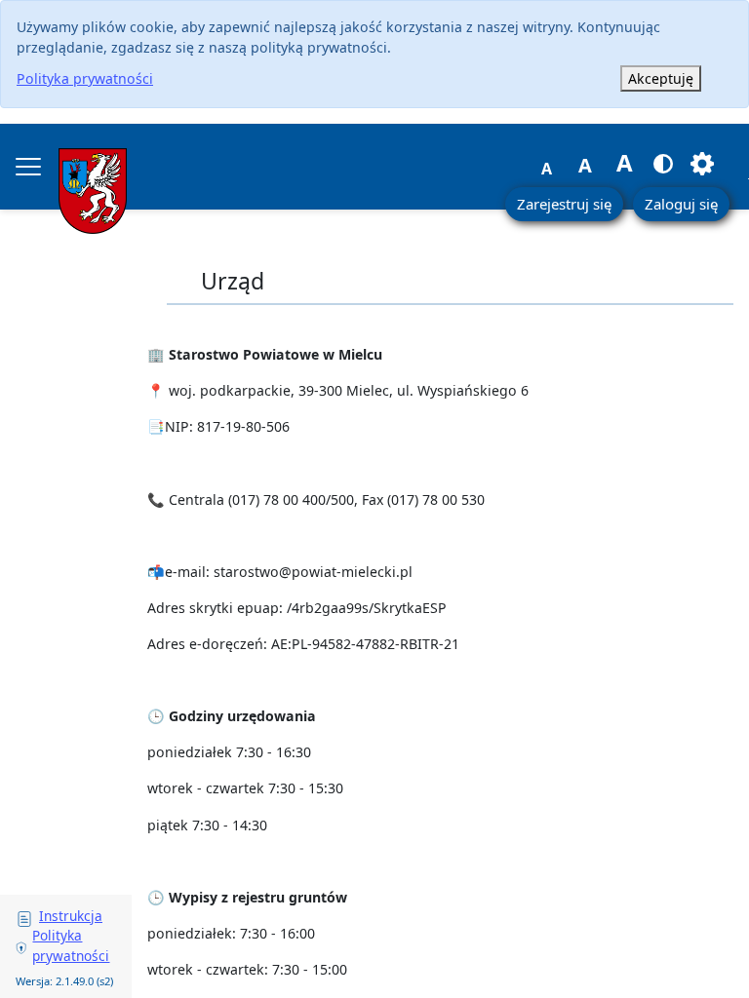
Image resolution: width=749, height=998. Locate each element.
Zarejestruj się (564, 203)
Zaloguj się (681, 203)
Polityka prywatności (85, 78)
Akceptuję (660, 78)
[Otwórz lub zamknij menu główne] (28, 167)
